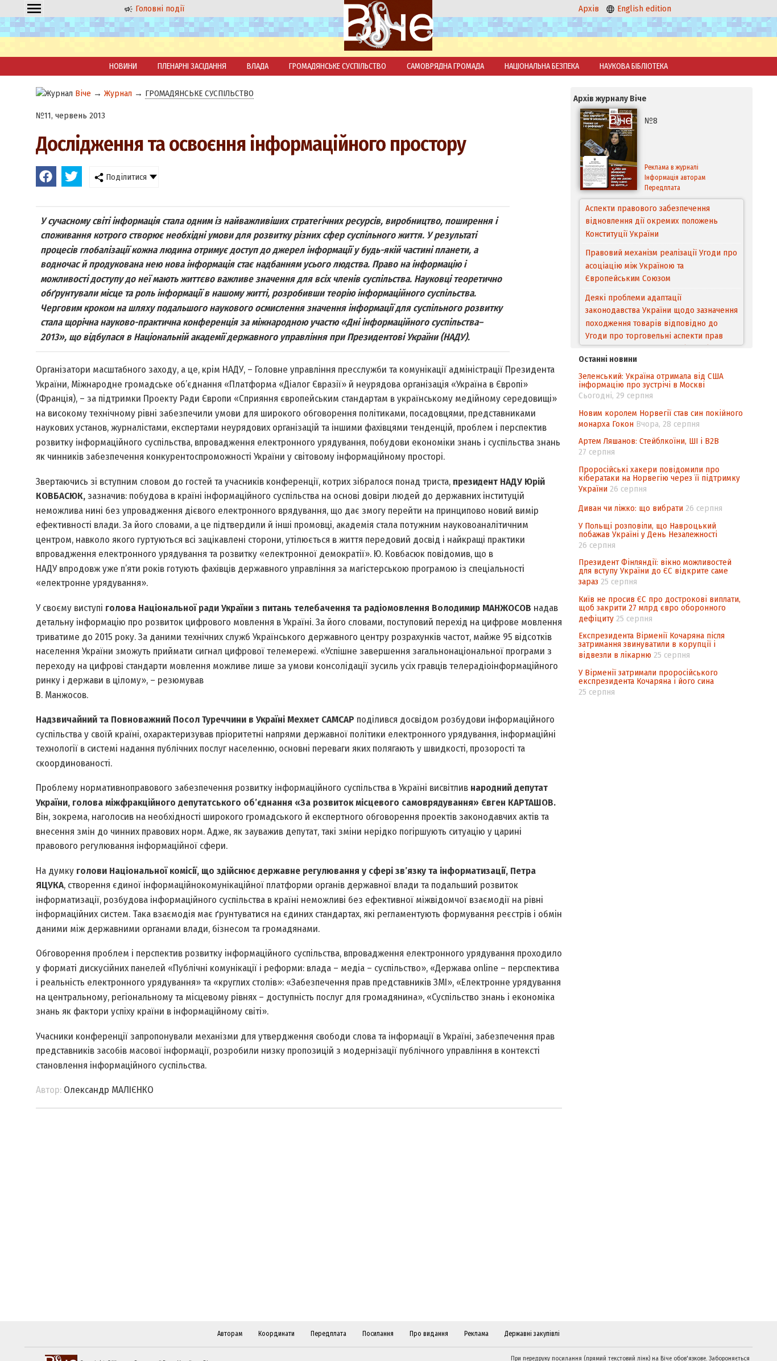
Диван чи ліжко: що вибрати (630, 508)
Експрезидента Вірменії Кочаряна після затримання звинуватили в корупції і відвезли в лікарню (651, 645)
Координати (276, 1334)
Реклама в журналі (671, 167)
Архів (588, 8)
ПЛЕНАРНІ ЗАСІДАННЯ (192, 66)
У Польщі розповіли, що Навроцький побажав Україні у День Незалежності (647, 530)
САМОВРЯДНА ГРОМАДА (445, 66)
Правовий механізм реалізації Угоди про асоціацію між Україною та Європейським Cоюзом (661, 221)
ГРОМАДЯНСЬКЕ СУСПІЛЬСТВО (337, 66)
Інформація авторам (674, 178)
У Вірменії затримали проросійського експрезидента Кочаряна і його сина (648, 676)
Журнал (118, 93)
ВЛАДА (257, 66)
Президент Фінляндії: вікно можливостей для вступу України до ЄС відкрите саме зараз (654, 572)
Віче (83, 93)
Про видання (429, 1334)
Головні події (158, 8)
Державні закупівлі (532, 1334)
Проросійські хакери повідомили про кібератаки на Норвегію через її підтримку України (659, 479)
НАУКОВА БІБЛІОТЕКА (634, 66)
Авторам (229, 1334)
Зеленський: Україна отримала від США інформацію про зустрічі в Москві (651, 380)
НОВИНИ (123, 66)
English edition (643, 8)
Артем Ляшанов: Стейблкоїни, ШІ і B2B (648, 441)
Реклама (476, 1334)
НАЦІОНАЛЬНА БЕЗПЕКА (542, 66)
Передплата (662, 188)
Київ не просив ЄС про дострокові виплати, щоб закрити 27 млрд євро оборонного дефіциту (659, 609)
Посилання (378, 1334)
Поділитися (125, 177)
